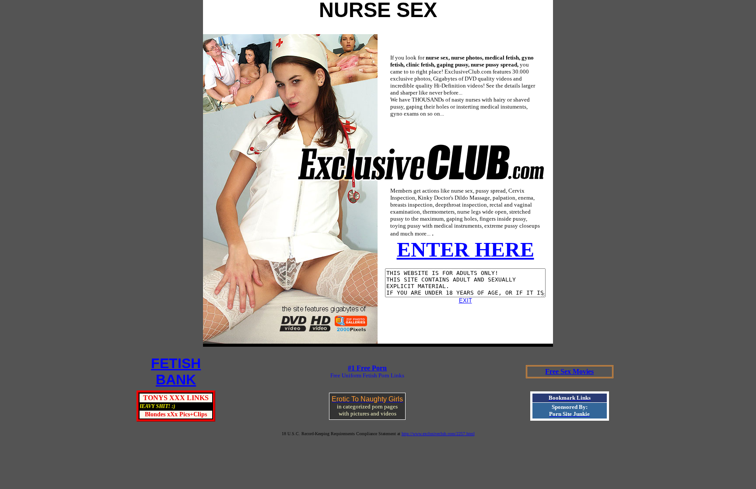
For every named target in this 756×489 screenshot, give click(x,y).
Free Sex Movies (569, 371)
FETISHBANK (176, 371)
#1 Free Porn (367, 368)
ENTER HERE (465, 249)
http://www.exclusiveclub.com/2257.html (438, 433)
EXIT (465, 300)
